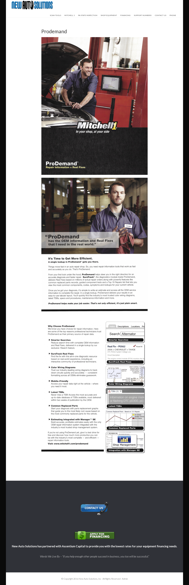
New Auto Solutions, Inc (90, 578)
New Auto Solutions (32, 5)
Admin (125, 578)
